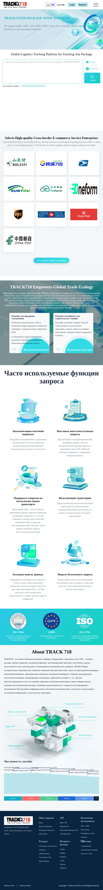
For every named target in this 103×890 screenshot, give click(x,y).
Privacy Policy (25, 886)
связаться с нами (86, 854)
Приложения (85, 830)
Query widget (85, 826)
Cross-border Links (45, 857)
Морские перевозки (45, 826)
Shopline (62, 853)
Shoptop (62, 864)
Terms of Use (9, 886)
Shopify (62, 849)
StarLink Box (43, 834)
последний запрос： (24, 86)
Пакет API (63, 823)
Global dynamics (44, 854)
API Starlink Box (65, 834)
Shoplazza (63, 857)
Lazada (62, 861)
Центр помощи (44, 861)
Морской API (64, 826)
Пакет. (41, 823)
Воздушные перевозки (46, 830)
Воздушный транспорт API (69, 830)
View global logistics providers (51, 260)
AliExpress (63, 868)
